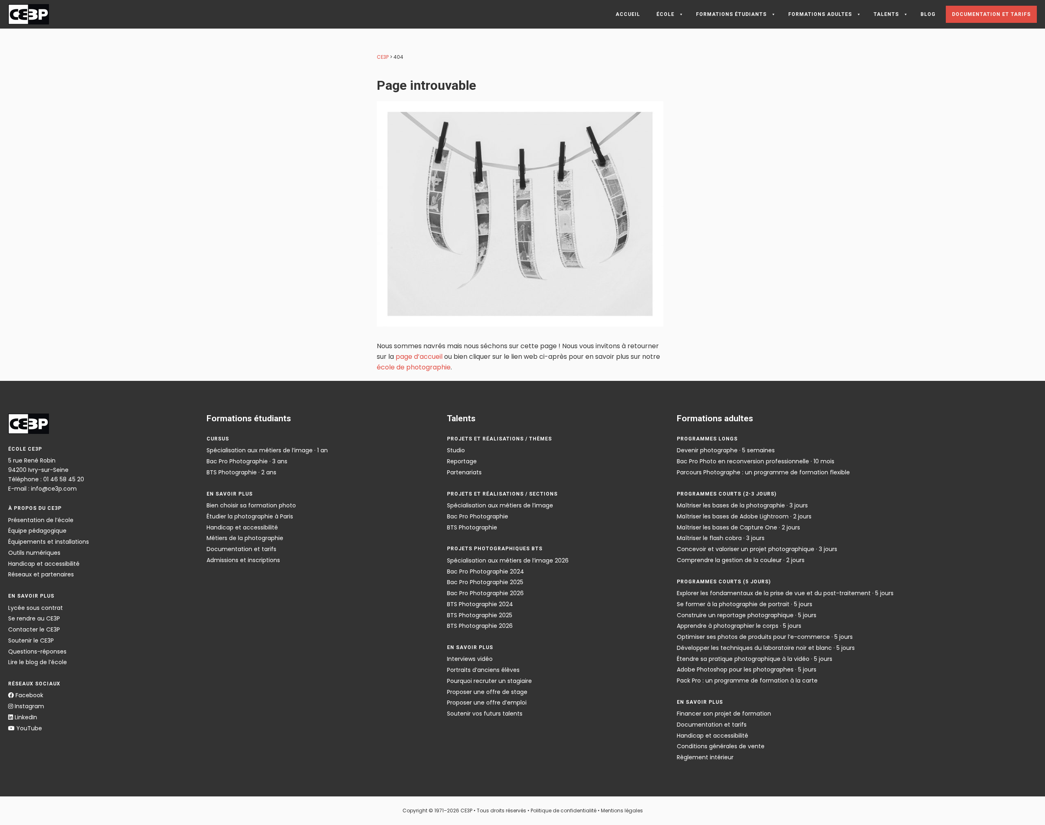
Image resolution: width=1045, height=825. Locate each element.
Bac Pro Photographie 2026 (485, 593)
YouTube (28, 728)
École (665, 14)
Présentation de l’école (40, 520)
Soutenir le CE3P (31, 640)
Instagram (28, 706)
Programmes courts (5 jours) (724, 582)
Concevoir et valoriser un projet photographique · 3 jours (757, 549)
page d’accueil (419, 356)
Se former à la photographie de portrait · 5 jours (744, 604)
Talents (886, 14)
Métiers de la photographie (245, 538)
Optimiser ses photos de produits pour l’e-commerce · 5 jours (765, 637)
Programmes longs (707, 439)
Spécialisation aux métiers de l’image (500, 505)
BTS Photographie (472, 527)
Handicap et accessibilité (44, 564)
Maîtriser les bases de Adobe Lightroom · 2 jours (744, 516)
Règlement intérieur (705, 757)
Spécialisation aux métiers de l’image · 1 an (267, 450)
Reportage (462, 461)
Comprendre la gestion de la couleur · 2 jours (741, 560)
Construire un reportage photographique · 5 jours (746, 615)
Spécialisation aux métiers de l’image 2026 (508, 560)
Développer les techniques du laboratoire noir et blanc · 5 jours (766, 648)
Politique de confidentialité (563, 810)
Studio (456, 450)
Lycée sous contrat (35, 608)
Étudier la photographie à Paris (250, 516)
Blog (928, 14)
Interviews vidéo (470, 659)
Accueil (628, 14)
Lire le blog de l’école (37, 662)
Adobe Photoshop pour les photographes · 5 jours (746, 669)
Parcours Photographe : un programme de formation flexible (763, 472)
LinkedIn (25, 717)
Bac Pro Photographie (477, 516)
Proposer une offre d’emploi (487, 702)
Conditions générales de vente (721, 746)
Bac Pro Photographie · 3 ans (247, 461)
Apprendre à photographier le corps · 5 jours (739, 626)
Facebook (28, 695)
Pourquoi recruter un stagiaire (489, 681)
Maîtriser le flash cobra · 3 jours (721, 538)
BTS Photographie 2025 (479, 615)
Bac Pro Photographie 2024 (485, 571)
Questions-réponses (37, 651)
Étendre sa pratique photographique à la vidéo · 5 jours (754, 659)
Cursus (218, 439)
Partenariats (464, 472)
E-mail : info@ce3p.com (42, 489)
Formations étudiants (731, 14)
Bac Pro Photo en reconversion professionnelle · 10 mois (755, 461)
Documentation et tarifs (991, 14)
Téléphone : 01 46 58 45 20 (46, 479)
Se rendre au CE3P (34, 618)
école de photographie (414, 367)
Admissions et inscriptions (243, 560)
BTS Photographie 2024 (480, 604)
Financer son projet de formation (724, 713)
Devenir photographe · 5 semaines (726, 450)
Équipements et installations (48, 542)
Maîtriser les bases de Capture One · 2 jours (738, 527)
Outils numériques (34, 553)
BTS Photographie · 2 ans (241, 472)
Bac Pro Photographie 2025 (485, 582)
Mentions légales (622, 810)
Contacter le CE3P (34, 629)
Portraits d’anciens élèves (483, 670)
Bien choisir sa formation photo (251, 505)
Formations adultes (820, 14)
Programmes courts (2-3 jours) (726, 494)
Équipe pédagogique (37, 531)
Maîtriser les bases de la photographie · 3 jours (742, 505)
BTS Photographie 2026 (480, 626)
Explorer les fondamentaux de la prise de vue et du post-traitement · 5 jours (785, 593)
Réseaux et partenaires (41, 574)
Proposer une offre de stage (487, 692)
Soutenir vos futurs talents (484, 713)
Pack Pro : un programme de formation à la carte (747, 680)
